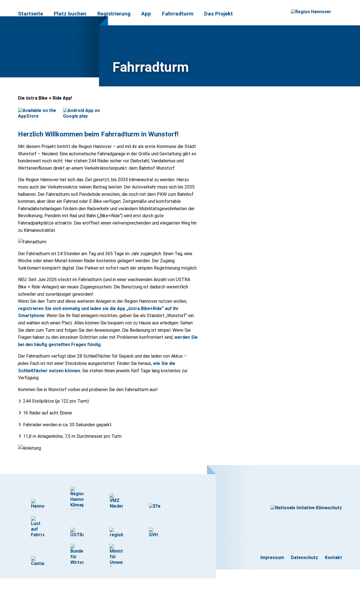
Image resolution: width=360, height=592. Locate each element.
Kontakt (333, 557)
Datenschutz (304, 557)
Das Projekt (218, 13)
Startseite (30, 13)
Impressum (272, 557)
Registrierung (113, 13)
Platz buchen (70, 13)
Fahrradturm (178, 13)
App (146, 13)
